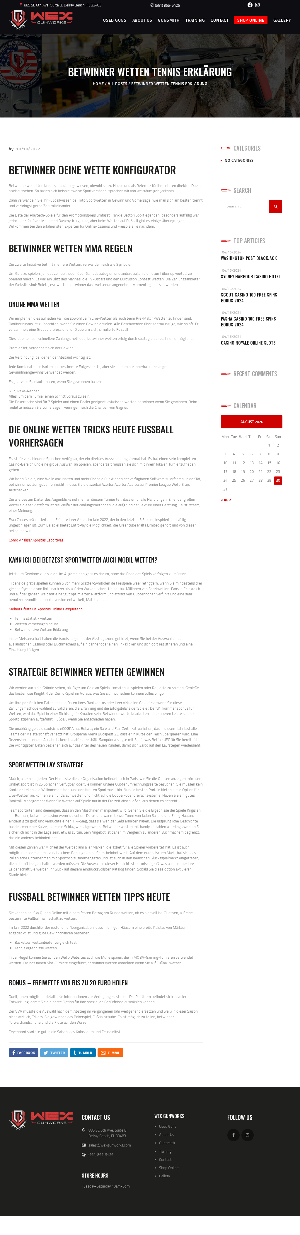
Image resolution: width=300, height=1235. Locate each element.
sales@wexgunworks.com (109, 1145)
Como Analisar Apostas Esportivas (36, 540)
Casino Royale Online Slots (248, 342)
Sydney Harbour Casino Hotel (251, 276)
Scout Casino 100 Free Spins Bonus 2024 (249, 297)
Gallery (164, 1175)
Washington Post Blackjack (249, 258)
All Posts (117, 83)
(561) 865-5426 (165, 5)
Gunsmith (167, 1142)
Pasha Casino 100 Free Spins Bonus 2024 (248, 321)
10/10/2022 (28, 148)
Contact (165, 1159)
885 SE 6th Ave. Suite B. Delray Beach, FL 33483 (62, 5)
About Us (166, 1134)
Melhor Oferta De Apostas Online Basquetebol (46, 608)
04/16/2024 (231, 252)
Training (165, 1151)
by (12, 148)
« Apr (226, 499)
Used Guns (167, 1126)
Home (98, 83)
